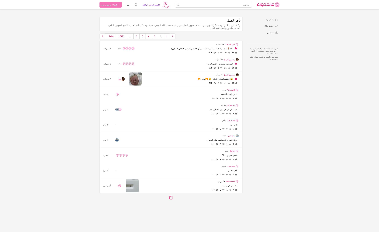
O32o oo (231, 120)
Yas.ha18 (231, 90)
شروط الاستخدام (272, 48)
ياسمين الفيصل (229, 59)
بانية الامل (231, 136)
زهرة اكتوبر (230, 105)
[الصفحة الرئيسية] (268, 4)
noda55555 (230, 181)
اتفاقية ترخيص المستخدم (267, 51)
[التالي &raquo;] (102, 36)
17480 (111, 36)
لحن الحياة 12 (229, 44)
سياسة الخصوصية (256, 48)
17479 (121, 36)
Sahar (232, 151)
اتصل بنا (270, 53)
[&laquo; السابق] (172, 36)
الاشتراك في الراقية (151, 4)
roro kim (231, 166)
